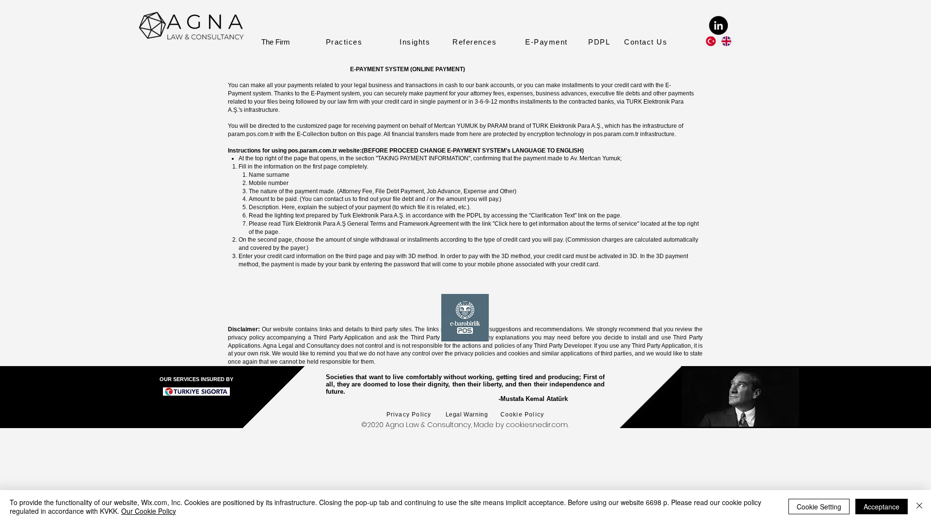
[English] (726, 41)
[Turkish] (710, 41)
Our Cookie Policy (148, 511)
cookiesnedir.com (537, 425)
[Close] (919, 506)
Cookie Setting (819, 506)
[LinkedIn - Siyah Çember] (718, 25)
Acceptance (881, 506)
